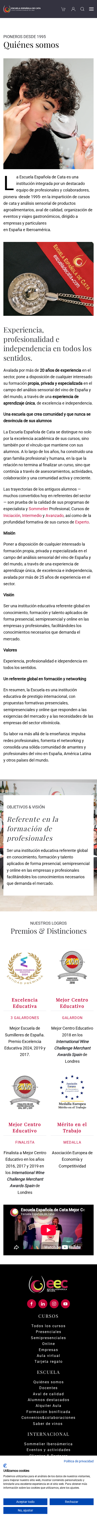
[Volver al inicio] (22, 9)
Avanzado (55, 515)
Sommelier (38, 508)
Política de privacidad (79, 1461)
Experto (82, 522)
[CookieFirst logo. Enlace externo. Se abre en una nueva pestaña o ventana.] (5, 1466)
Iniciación (11, 515)
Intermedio (32, 515)
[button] (82, 9)
